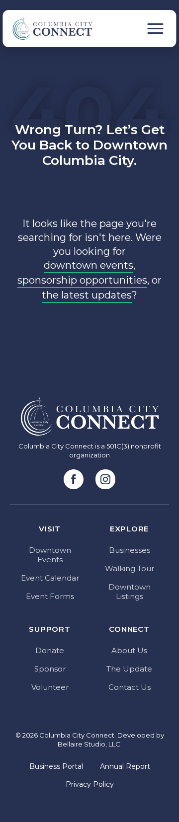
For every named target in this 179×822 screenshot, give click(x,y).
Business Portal (56, 766)
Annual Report (125, 766)
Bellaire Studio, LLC (89, 744)
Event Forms (50, 596)
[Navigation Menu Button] (156, 28)
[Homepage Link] (47, 28)
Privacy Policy (90, 784)
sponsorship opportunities (82, 280)
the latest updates (87, 295)
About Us (129, 650)
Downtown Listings (129, 591)
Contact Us (129, 687)
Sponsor (50, 668)
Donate (49, 650)
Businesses (129, 550)
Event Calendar (50, 578)
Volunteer (50, 687)
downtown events (88, 265)
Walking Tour (129, 568)
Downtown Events (50, 554)
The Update (129, 668)
